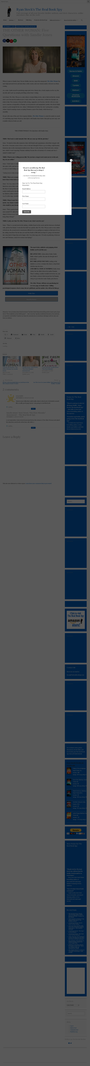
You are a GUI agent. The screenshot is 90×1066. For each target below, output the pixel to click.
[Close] (71, 160)
